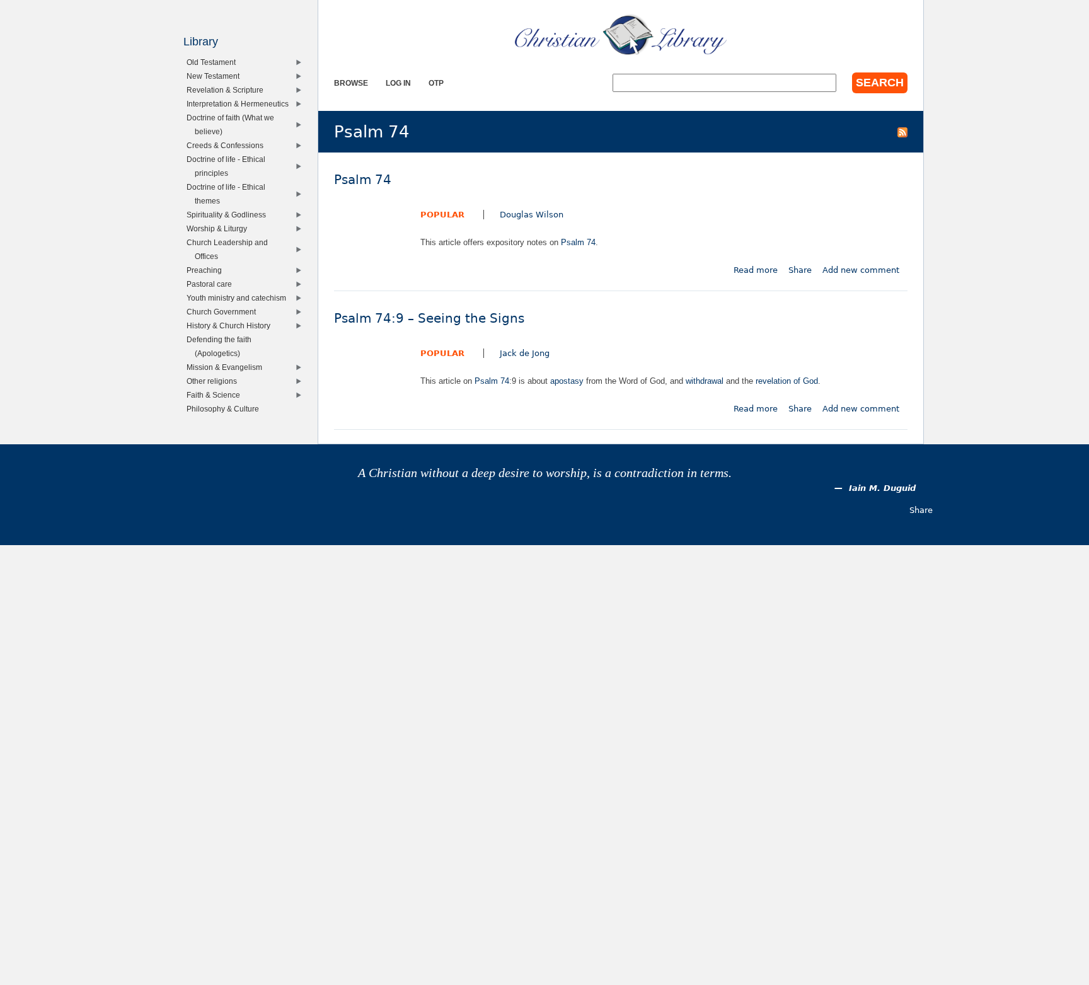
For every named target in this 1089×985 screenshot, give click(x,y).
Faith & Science (216, 395)
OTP (436, 83)
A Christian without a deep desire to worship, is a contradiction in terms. (545, 473)
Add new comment (860, 270)
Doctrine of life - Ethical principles (229, 166)
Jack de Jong (525, 353)
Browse (351, 83)
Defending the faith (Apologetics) (222, 346)
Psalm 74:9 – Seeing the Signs (429, 318)
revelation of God (787, 381)
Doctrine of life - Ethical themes (229, 194)
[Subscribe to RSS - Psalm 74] (902, 132)
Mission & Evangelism (227, 367)
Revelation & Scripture (228, 90)
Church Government (224, 312)
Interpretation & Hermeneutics (240, 104)
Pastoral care (212, 284)
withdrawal (704, 381)
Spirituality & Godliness (229, 214)
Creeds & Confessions (228, 145)
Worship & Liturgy (220, 228)
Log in (398, 83)
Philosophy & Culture (226, 409)
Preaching (207, 270)
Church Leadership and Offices (230, 249)
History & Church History (231, 325)
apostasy (567, 381)
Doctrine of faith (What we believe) (233, 124)
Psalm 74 (362, 180)
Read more (756, 270)
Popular (442, 214)
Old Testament (214, 62)
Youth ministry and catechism (239, 298)
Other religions (215, 381)
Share (800, 270)
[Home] (620, 34)
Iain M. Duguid (882, 488)
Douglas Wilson (531, 214)
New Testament (216, 76)
